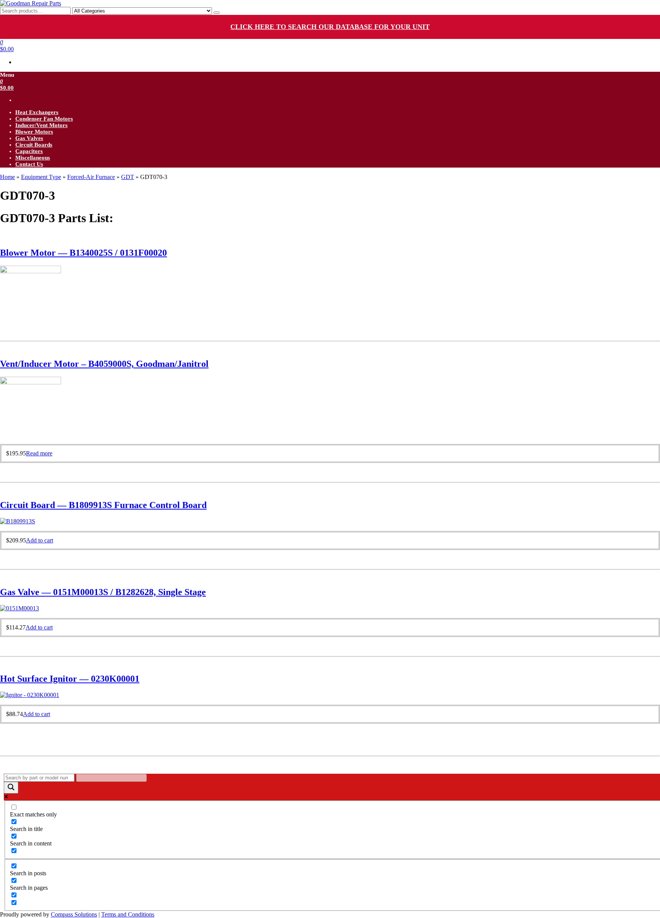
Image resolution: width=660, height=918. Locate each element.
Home (7, 177)
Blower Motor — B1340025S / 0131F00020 (83, 253)
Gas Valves (29, 138)
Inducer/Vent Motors (41, 125)
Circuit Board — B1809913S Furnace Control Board (103, 505)
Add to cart (39, 540)
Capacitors (29, 151)
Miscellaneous (32, 158)
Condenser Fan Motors (44, 119)
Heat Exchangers (36, 112)
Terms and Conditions (127, 914)
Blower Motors (34, 132)
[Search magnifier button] (11, 788)
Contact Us (29, 164)
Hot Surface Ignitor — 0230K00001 (69, 679)
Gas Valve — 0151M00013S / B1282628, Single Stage (103, 592)
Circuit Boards (33, 145)
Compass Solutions (74, 914)
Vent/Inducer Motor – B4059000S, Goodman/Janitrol (104, 364)
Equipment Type (41, 177)
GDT (127, 177)
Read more (39, 453)
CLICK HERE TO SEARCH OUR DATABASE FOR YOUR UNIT (330, 27)
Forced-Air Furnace (91, 177)
